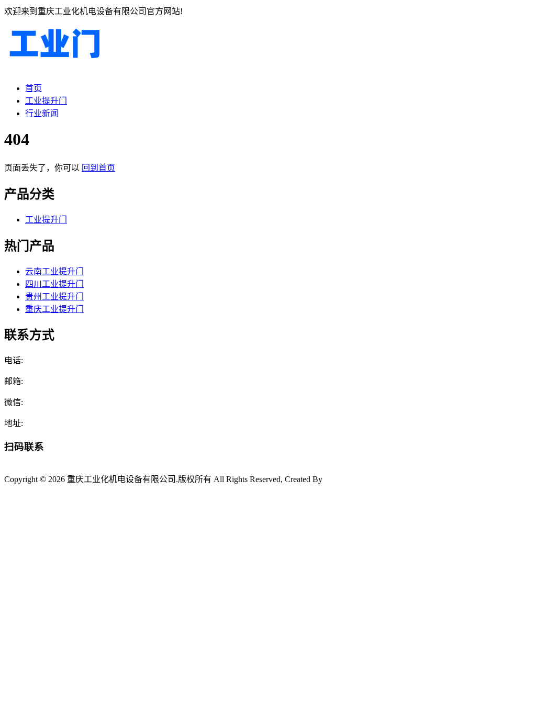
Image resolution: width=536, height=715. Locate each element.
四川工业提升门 (54, 284)
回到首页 (98, 167)
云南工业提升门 (54, 271)
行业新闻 (42, 113)
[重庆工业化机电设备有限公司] (54, 67)
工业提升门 (46, 100)
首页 (33, 88)
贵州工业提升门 (54, 296)
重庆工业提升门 (54, 309)
